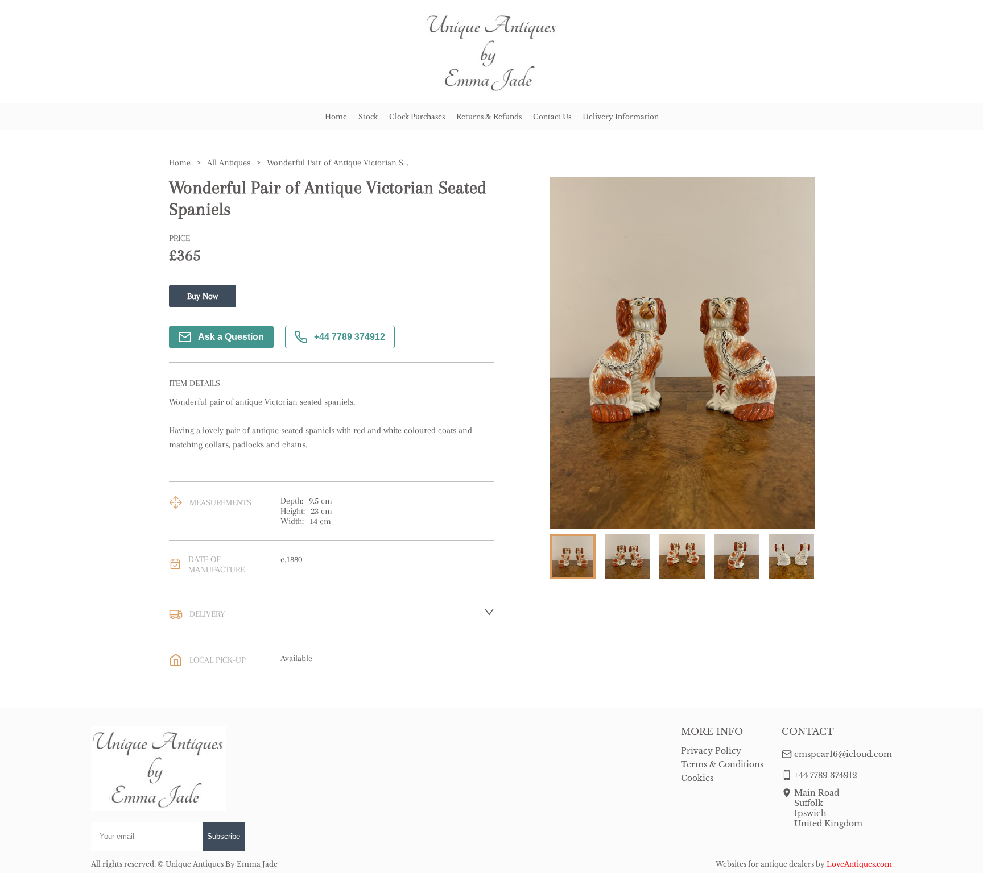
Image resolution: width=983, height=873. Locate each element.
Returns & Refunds (489, 117)
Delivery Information (621, 117)
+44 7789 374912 (349, 337)
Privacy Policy (711, 751)
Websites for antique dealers (765, 864)
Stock (368, 117)
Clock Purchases (417, 117)
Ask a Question (231, 337)
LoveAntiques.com (859, 864)
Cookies (697, 778)
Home (336, 117)
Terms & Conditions (722, 764)
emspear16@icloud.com (843, 754)
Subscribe (223, 836)
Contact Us (552, 117)
